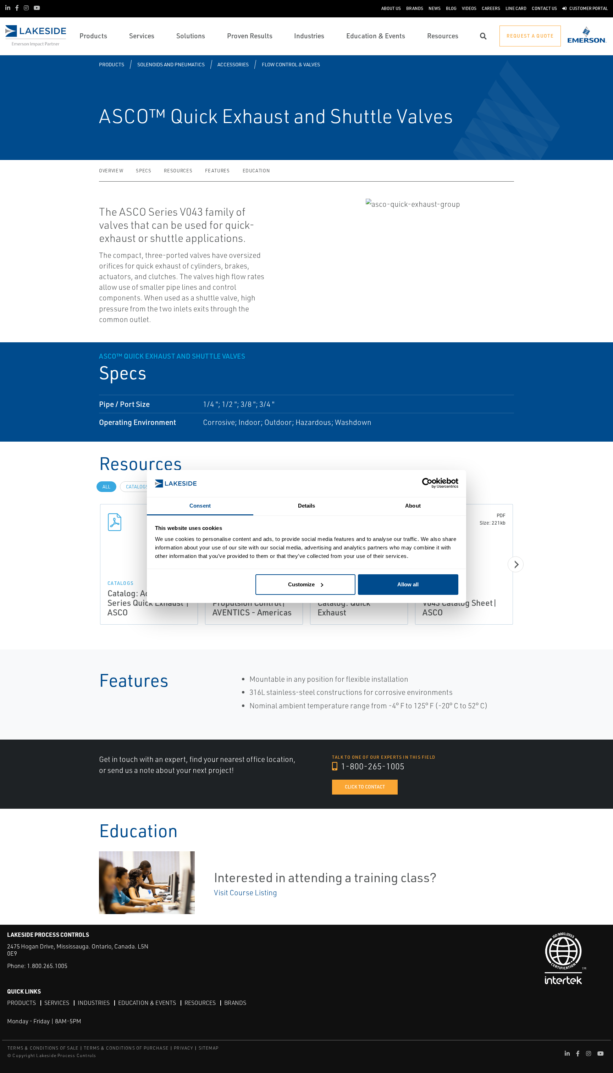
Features (217, 170)
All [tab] (106, 487)
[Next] (516, 565)
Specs (143, 170)
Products (111, 64)
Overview (111, 170)
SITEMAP (209, 1048)
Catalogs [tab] (137, 487)
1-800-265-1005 (371, 766)
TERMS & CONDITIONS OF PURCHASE (126, 1048)
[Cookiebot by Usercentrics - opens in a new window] (427, 483)
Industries (94, 1002)
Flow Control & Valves (291, 64)
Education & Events (147, 1002)
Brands (235, 1002)
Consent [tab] (200, 506)
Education (256, 170)
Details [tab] (306, 506)
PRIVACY (183, 1048)
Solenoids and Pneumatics (171, 64)
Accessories (233, 64)
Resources (178, 170)
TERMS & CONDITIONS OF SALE (42, 1048)
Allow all (408, 584)
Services (56, 1002)
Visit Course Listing (245, 892)
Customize (301, 584)
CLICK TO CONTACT (365, 787)
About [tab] (413, 506)
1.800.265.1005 (47, 965)
